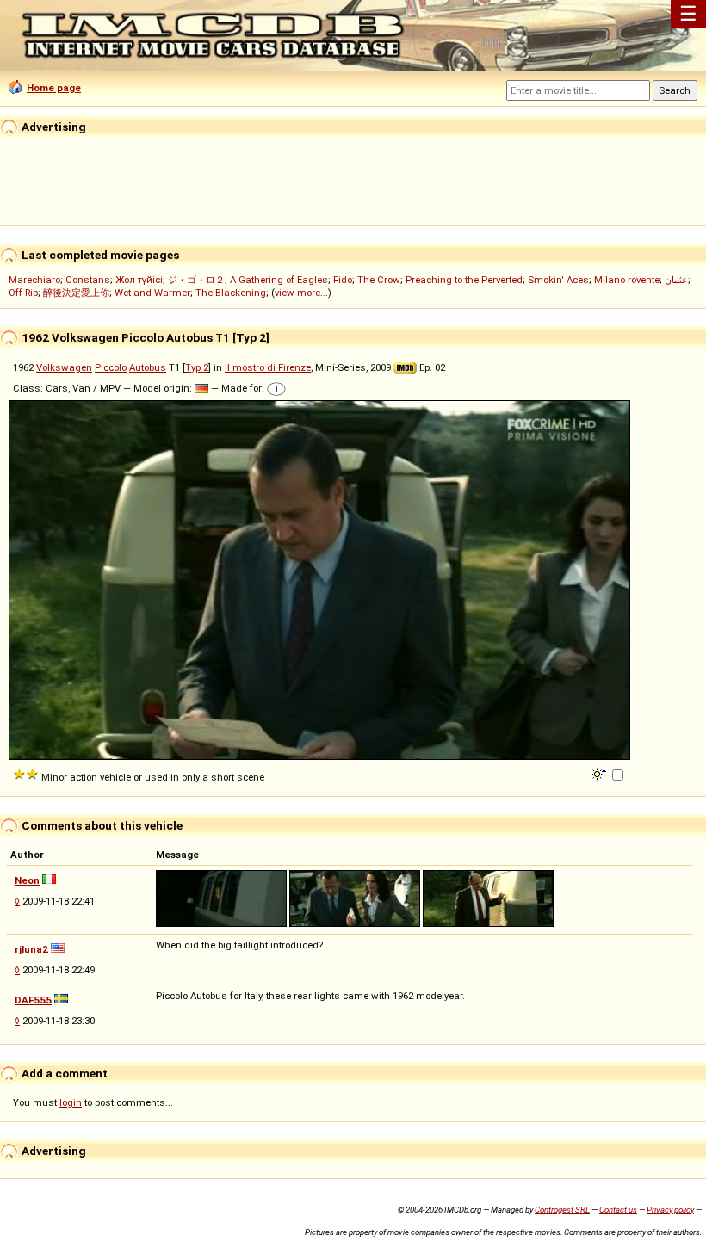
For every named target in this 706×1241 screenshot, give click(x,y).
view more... (301, 293)
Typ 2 (196, 367)
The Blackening (230, 293)
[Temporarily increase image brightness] (600, 773)
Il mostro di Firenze (268, 367)
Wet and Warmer (152, 293)
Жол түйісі (139, 280)
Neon (27, 880)
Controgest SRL (562, 1209)
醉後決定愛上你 (76, 293)
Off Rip (23, 293)
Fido (342, 280)
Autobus (147, 367)
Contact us (618, 1209)
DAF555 (33, 1000)
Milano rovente (627, 280)
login (70, 1102)
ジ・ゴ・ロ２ (196, 280)
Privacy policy (670, 1209)
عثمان (676, 280)
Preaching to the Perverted (464, 280)
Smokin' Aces (558, 280)
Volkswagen (64, 367)
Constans (87, 280)
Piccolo (111, 367)
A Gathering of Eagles (279, 280)
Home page (54, 88)
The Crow (378, 280)
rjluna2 (31, 949)
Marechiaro (34, 280)
